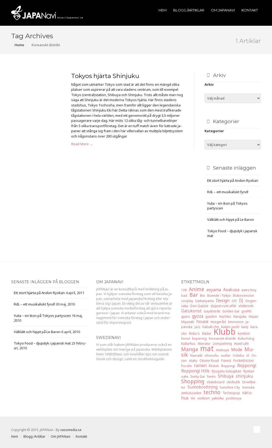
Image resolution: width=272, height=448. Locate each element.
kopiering (199, 338)
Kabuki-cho (210, 327)
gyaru (185, 316)
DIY (234, 301)
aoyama (213, 289)
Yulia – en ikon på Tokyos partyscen (42, 315)
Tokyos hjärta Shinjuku (105, 76)
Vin (193, 398)
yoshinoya (233, 398)
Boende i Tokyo (219, 295)
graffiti (246, 311)
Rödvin (214, 366)
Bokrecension (243, 295)
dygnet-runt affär (223, 306)
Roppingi (228, 366)
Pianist (226, 360)
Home (19, 44)
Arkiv (209, 84)
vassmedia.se (71, 430)
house (202, 321)
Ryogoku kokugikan (226, 371)
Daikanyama (204, 301)
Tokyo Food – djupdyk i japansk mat (42, 343)
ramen (200, 365)
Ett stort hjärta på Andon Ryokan (232, 180)
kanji (244, 327)
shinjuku (244, 376)
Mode (236, 349)
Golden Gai (230, 311)
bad (184, 295)
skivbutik (233, 382)
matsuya (222, 350)
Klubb (225, 331)
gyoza (197, 316)
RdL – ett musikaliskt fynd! (227, 191)
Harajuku (239, 316)
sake (184, 376)
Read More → (82, 143)
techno (211, 392)
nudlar (226, 355)
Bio (202, 295)
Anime (196, 289)
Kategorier (214, 130)
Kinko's (194, 333)
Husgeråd (218, 322)
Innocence (236, 322)
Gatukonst (191, 311)
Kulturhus (188, 343)
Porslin (186, 366)
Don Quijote (199, 306)
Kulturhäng (246, 338)
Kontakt (249, 10)
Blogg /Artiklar (188, 10)
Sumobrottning (203, 387)
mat (207, 348)
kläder (206, 333)
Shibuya (225, 376)
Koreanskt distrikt (222, 338)
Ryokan (248, 371)
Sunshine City (230, 387)
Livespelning (222, 343)
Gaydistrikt (212, 311)
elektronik (246, 306)
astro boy (248, 290)
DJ (241, 300)
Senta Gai (197, 376)
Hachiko (225, 316)
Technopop (231, 393)
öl (247, 355)
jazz (197, 327)
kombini (244, 333)
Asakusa (231, 289)
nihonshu (212, 355)
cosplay (187, 301)
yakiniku (218, 398)
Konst (185, 338)
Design (223, 300)
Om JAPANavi (223, 10)
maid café (241, 343)
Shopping (193, 381)
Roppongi (246, 365)
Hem (163, 10)
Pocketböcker (243, 360)
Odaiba (238, 355)
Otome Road (209, 360)
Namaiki (196, 355)
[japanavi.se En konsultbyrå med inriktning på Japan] (47, 12)
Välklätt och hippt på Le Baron (230, 219)
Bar (193, 294)
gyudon (211, 316)
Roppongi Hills (195, 371)
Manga (189, 349)
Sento (211, 376)
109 (184, 290)
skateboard (215, 382)
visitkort (203, 398)
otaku (193, 360)
